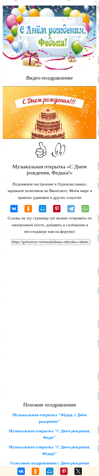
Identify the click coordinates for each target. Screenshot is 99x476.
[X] (78, 471)
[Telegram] (71, 208)
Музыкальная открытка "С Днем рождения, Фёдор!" (49, 450)
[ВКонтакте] (14, 208)
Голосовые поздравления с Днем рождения (49, 463)
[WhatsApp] (85, 208)
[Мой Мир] (42, 208)
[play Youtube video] (49, 112)
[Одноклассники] (28, 208)
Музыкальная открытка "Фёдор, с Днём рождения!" (49, 418)
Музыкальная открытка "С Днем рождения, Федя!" (49, 434)
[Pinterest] (56, 208)
